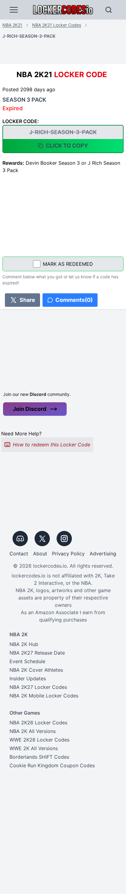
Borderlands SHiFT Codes (39, 757)
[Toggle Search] (108, 9)
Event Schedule (27, 661)
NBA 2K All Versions (32, 731)
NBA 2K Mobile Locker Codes (43, 696)
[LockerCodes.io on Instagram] (64, 538)
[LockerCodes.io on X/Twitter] (42, 538)
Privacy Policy (68, 553)
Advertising (103, 553)
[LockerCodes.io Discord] (20, 538)
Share (27, 300)
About (40, 553)
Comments (74, 300)
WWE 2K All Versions (33, 748)
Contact (18, 553)
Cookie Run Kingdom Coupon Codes (52, 765)
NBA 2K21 (12, 25)
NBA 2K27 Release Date (37, 653)
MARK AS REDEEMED (68, 264)
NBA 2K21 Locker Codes (56, 25)
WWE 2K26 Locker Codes (39, 740)
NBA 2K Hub (23, 644)
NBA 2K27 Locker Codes (38, 687)
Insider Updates (27, 678)
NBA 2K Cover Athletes (36, 670)
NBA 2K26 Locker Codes (38, 722)
